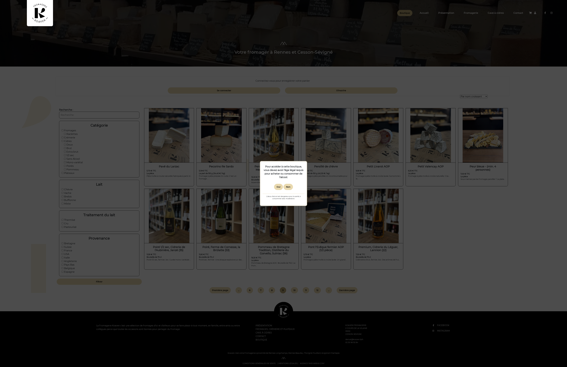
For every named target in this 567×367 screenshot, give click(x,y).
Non (288, 187)
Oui (278, 187)
